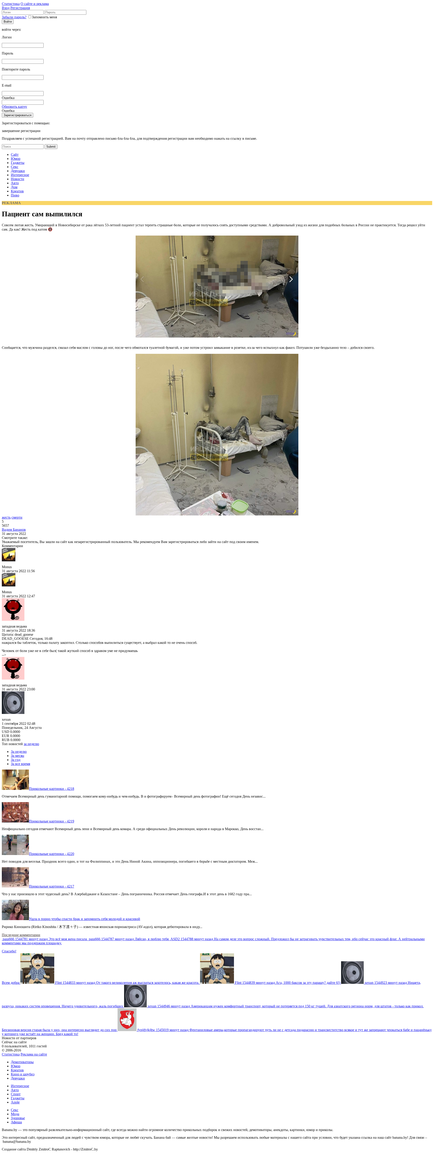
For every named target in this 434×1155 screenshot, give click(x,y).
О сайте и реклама (35, 4)
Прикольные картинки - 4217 (51, 886)
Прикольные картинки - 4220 (51, 854)
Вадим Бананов (14, 529)
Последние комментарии (21, 935)
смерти (17, 517)
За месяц (17, 756)
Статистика (11, 4)
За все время (20, 764)
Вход (5, 8)
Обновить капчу (14, 107)
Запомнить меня (44, 17)
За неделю (19, 751)
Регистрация (20, 8)
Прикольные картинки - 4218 (51, 789)
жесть (6, 517)
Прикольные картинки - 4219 (51, 821)
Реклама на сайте (34, 1054)
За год (15, 760)
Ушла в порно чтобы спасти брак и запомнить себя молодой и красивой (84, 919)
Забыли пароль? (14, 17)
